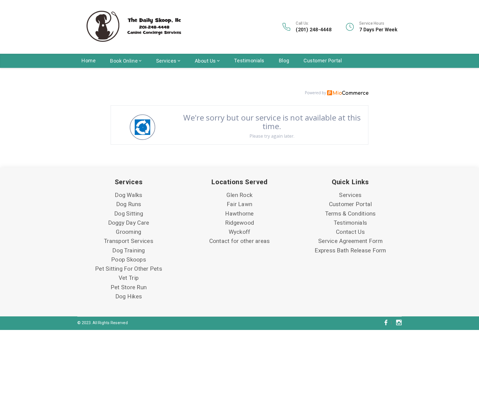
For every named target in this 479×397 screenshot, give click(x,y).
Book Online (124, 61)
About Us (205, 61)
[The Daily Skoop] (133, 27)
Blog (284, 60)
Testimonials (249, 60)
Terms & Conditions (350, 213)
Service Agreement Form (350, 241)
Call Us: (302, 23)
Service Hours (371, 23)
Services (166, 61)
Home (88, 60)
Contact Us (350, 232)
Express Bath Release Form (350, 250)
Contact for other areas (239, 241)
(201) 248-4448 (314, 29)
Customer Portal (323, 60)
